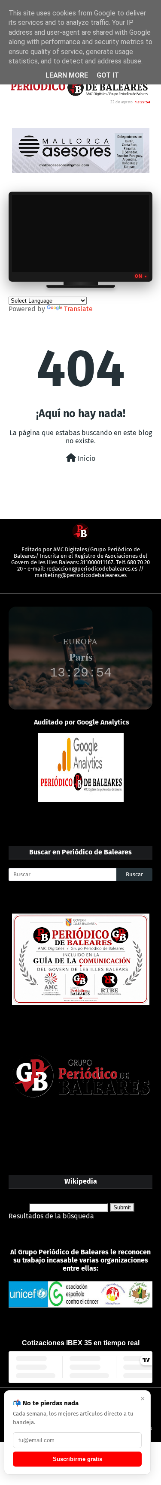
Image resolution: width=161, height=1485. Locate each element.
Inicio (85, 458)
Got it (108, 75)
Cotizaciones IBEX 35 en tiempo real (81, 1343)
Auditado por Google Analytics (81, 722)
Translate (78, 309)
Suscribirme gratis (77, 1459)
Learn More (67, 75)
